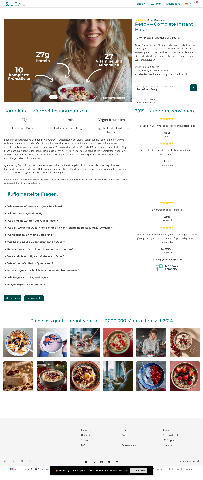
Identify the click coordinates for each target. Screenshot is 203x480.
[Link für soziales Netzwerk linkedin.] (109, 461)
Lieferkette (127, 440)
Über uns (167, 445)
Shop (140, 3)
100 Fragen (168, 440)
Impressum (87, 430)
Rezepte (166, 430)
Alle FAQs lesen (13, 298)
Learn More (123, 470)
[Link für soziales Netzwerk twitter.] (94, 461)
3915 (153, 20)
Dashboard (173, 3)
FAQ (83, 445)
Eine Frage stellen (34, 298)
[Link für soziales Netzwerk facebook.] (86, 461)
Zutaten (156, 3)
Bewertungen (160, 20)
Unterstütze (87, 435)
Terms (84, 440)
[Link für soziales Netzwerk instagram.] (101, 461)
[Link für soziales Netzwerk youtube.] (117, 461)
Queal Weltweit (170, 435)
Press (125, 435)
